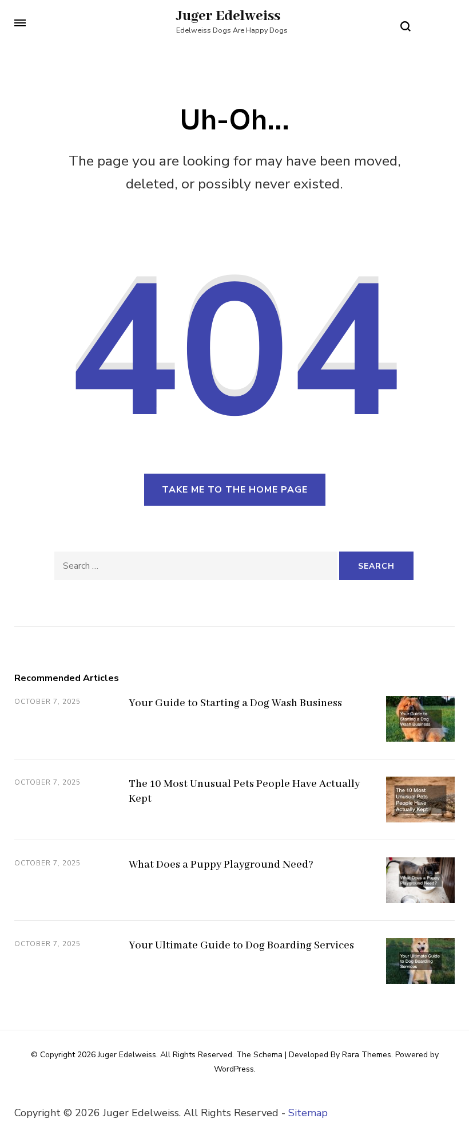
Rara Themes (366, 1054)
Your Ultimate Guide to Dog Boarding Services (241, 945)
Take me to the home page (235, 489)
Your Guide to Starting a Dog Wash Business (235, 703)
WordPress (234, 1069)
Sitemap (308, 1113)
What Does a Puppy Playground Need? (221, 865)
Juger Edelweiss (228, 16)
